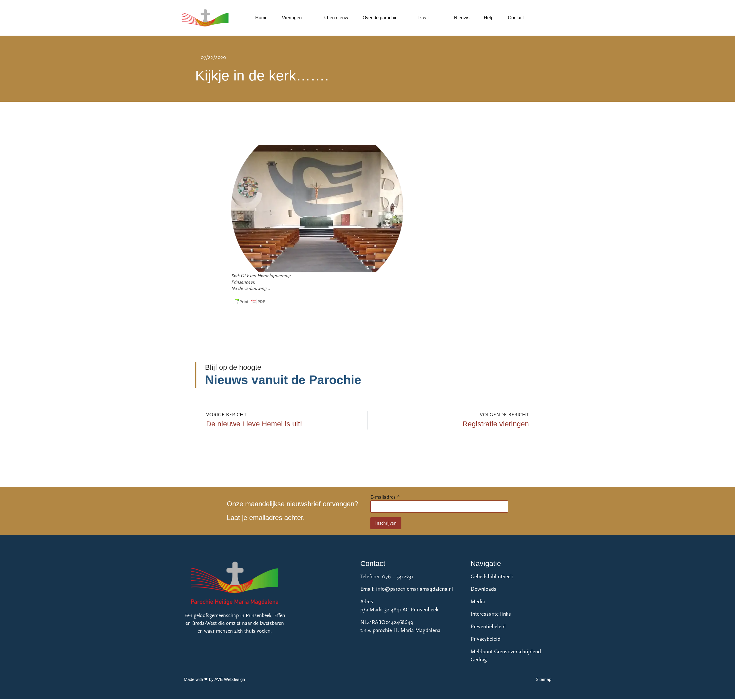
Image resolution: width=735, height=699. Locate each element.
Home (261, 17)
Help (489, 17)
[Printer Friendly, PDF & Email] (249, 301)
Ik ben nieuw (335, 17)
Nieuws (461, 17)
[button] (538, 18)
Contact (516, 17)
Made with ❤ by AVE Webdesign (214, 679)
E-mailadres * (385, 497)
